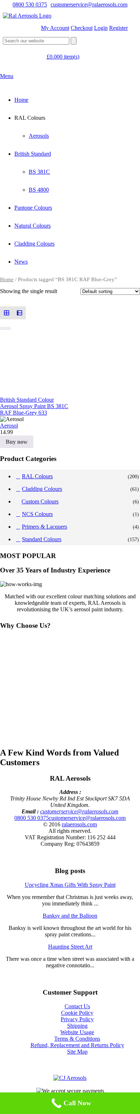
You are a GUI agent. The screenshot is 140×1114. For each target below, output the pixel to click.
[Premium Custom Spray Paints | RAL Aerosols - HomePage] (27, 16)
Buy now (17, 442)
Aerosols (39, 136)
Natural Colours (32, 226)
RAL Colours (37, 476)
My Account (55, 28)
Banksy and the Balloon (70, 916)
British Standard (32, 154)
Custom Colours (40, 501)
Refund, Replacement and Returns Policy (77, 1045)
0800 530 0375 (30, 4)
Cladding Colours (34, 244)
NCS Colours (37, 514)
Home (21, 100)
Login (101, 28)
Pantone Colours (33, 208)
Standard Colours (41, 539)
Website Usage (77, 1032)
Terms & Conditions (77, 1039)
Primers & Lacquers (44, 527)
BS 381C (39, 172)
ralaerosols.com (79, 824)
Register (118, 28)
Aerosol (9, 426)
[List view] (19, 312)
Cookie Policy (77, 1013)
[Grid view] (6, 312)
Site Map (77, 1052)
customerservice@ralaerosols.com (89, 4)
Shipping (77, 1026)
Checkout (82, 28)
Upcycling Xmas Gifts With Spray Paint (70, 885)
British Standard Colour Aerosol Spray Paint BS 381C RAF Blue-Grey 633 (34, 406)
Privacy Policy (77, 1019)
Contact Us (77, 1006)
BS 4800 (39, 190)
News (21, 262)
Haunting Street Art (70, 947)
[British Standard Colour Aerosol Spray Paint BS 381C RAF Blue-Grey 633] (35, 365)
